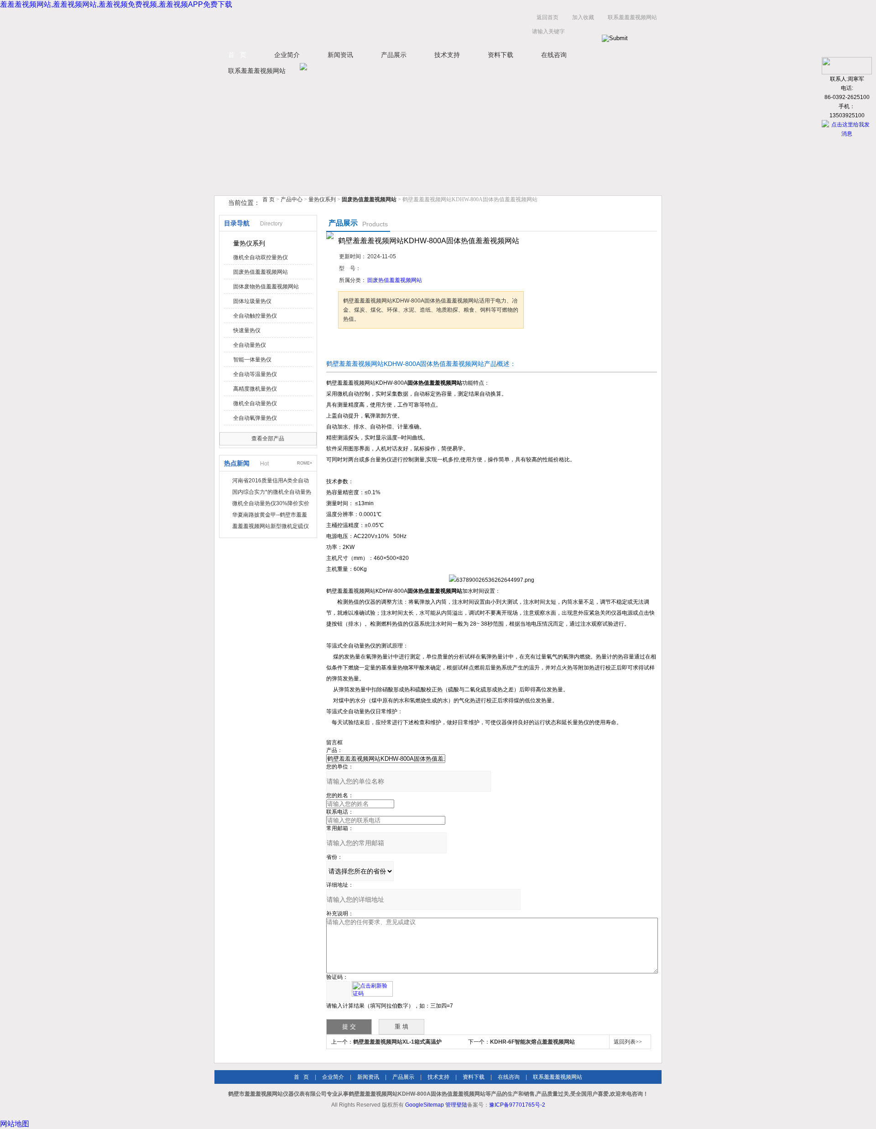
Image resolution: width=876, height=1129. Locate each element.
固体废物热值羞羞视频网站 (266, 286)
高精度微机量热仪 (255, 389)
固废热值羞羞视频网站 (260, 272)
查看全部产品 (267, 438)
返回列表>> (628, 1042)
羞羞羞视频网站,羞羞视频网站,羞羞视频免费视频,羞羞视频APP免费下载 (116, 4)
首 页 (237, 54)
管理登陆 (456, 1105)
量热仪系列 (322, 199)
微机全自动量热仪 (255, 403)
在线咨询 (554, 54)
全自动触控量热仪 (255, 316)
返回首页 (547, 17)
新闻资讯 (340, 54)
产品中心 (292, 199)
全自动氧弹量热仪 (255, 418)
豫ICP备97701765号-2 (517, 1105)
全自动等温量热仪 (255, 374)
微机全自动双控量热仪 (260, 257)
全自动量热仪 (249, 345)
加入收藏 (583, 17)
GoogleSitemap (424, 1105)
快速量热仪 (247, 330)
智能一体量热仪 (252, 359)
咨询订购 (366, 346)
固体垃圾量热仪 (252, 301)
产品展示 (394, 54)
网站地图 (14, 1124)
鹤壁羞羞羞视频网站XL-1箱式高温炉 (397, 1042)
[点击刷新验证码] (372, 989)
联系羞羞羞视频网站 (632, 17)
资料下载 (500, 54)
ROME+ (304, 463)
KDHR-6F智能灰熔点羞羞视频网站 (532, 1042)
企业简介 (287, 54)
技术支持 (447, 54)
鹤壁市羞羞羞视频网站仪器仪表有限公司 (305, 27)
